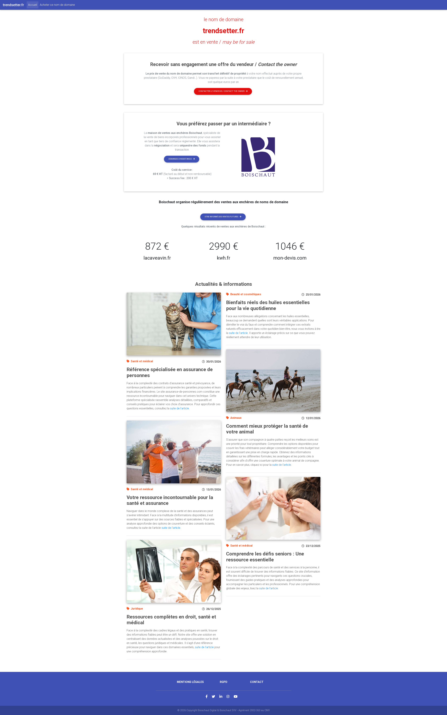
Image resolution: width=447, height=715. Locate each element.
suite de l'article (179, 408)
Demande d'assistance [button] (180, 159)
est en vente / (223, 42)
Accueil (33, 4)
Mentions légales (190, 682)
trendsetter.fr (223, 31)
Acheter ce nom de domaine (57, 4)
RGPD (223, 682)
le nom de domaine (223, 19)
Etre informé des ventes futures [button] (221, 217)
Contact (256, 682)
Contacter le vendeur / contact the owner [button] (221, 91)
